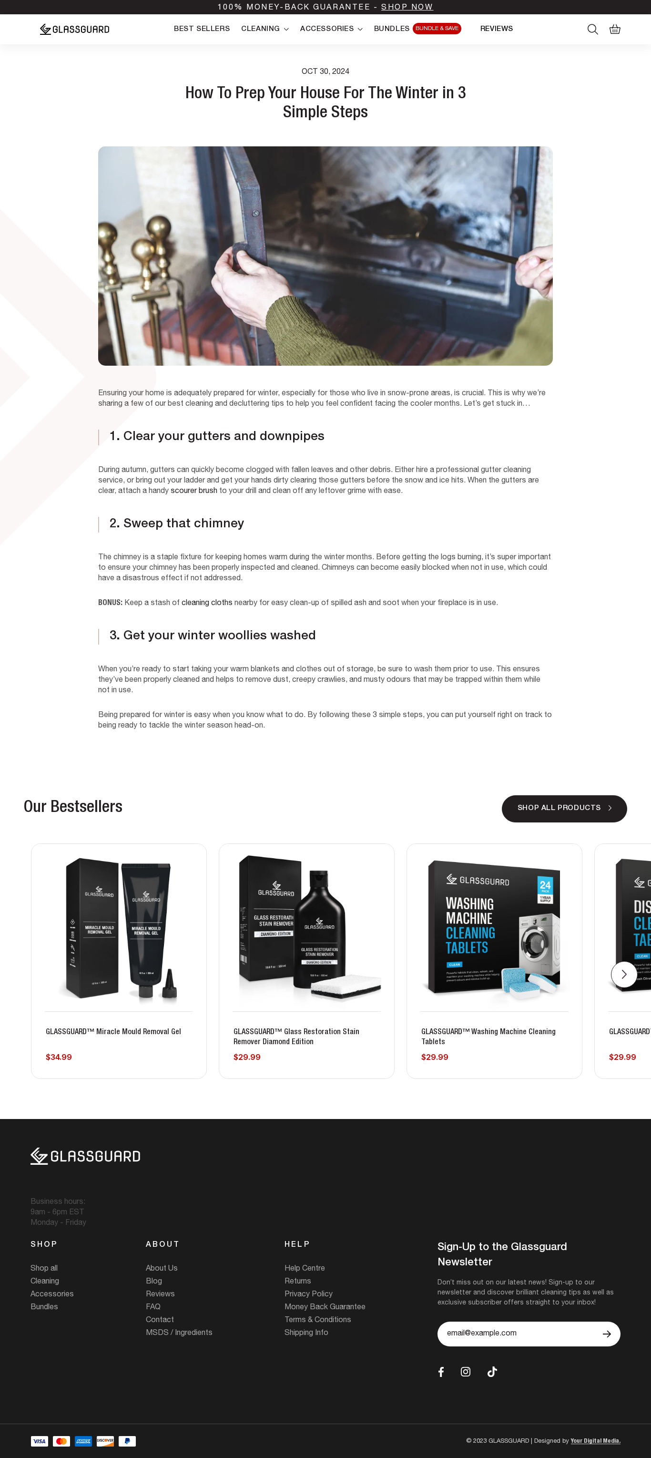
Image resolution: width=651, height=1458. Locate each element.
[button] (624, 974)
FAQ (153, 1308)
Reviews (160, 1295)
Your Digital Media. (595, 1441)
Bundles (44, 1308)
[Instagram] (465, 1371)
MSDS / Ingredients (179, 1333)
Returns (298, 1282)
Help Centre (305, 1269)
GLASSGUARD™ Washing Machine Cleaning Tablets (488, 1038)
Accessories (52, 1295)
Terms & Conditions (318, 1321)
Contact (160, 1321)
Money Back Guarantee (325, 1308)
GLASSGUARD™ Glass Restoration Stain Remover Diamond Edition (296, 1038)
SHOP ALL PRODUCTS (559, 808)
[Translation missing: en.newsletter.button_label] (607, 1334)
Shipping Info (306, 1333)
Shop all (44, 1269)
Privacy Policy (309, 1295)
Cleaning (45, 1282)
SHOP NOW (407, 8)
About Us (162, 1269)
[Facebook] (441, 1372)
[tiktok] (492, 1372)
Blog (154, 1282)
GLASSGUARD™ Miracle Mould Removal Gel (113, 1033)
